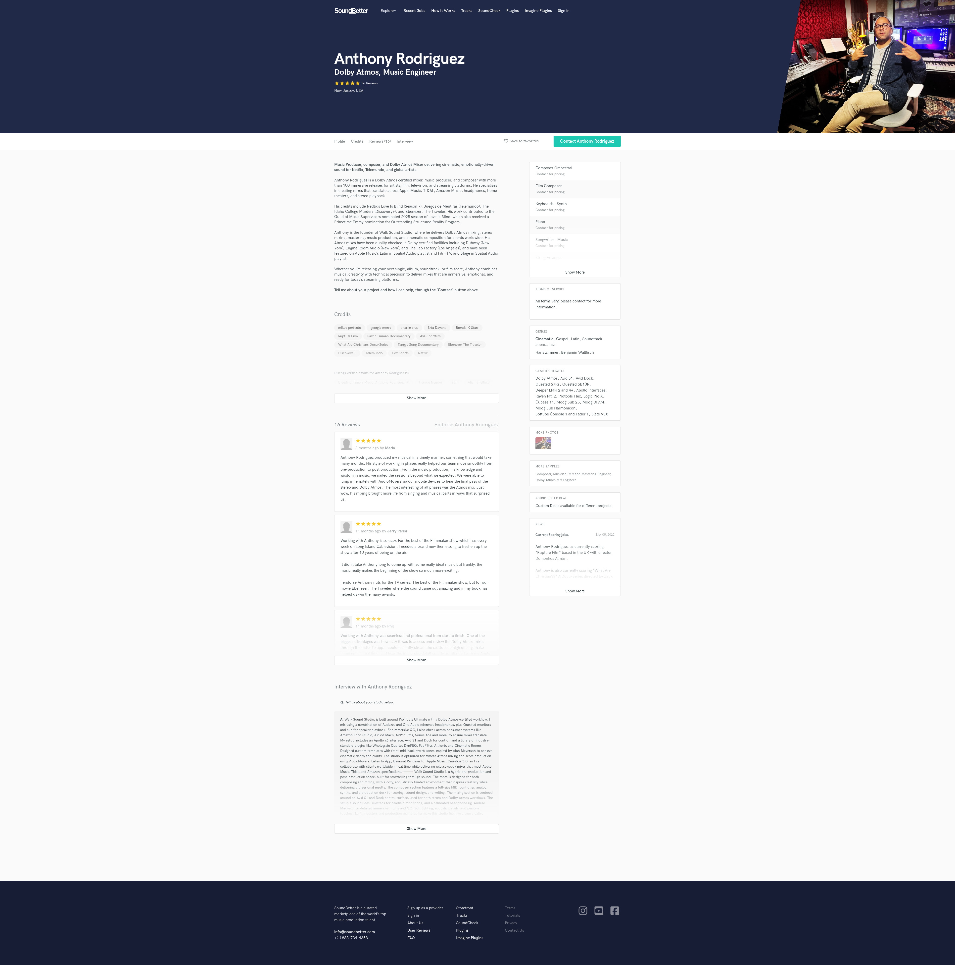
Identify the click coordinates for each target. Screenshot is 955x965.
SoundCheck (489, 10)
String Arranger (548, 257)
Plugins (512, 10)
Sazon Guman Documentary (389, 336)
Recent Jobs (414, 10)
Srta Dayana (437, 328)
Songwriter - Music (551, 239)
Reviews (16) (380, 141)
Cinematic (544, 339)
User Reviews (418, 930)
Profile (339, 141)
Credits (357, 141)
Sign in (564, 10)
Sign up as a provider (425, 908)
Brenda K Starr (467, 328)
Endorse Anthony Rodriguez (466, 425)
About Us (415, 923)
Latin (575, 339)
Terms (510, 908)
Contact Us (514, 930)
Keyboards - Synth (551, 204)
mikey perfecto (349, 328)
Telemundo (374, 353)
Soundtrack (592, 339)
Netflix (423, 353)
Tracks (466, 10)
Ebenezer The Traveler (465, 344)
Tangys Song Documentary (418, 344)
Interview (405, 141)
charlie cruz (409, 328)
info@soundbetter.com (354, 932)
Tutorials (512, 915)
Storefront (464, 908)
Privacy (511, 923)
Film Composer (548, 186)
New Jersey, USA (348, 90)
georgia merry (381, 328)
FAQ (411, 938)
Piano (540, 222)
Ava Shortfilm (430, 336)
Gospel (562, 339)
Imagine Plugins (538, 10)
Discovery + (347, 353)
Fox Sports (400, 353)
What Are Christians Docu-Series (363, 344)
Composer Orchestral (553, 168)
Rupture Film (348, 336)
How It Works (443, 10)
